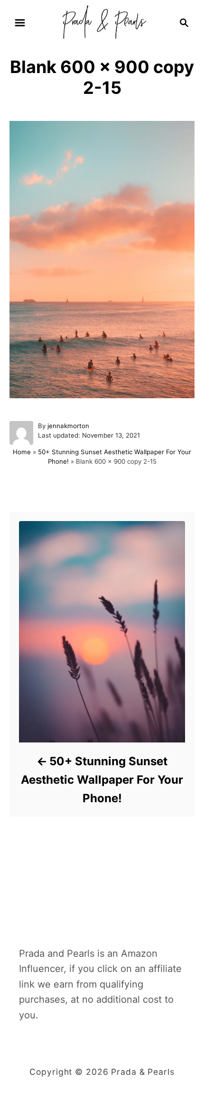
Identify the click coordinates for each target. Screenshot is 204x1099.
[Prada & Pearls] (102, 21)
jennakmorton (68, 426)
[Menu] (20, 22)
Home (22, 452)
